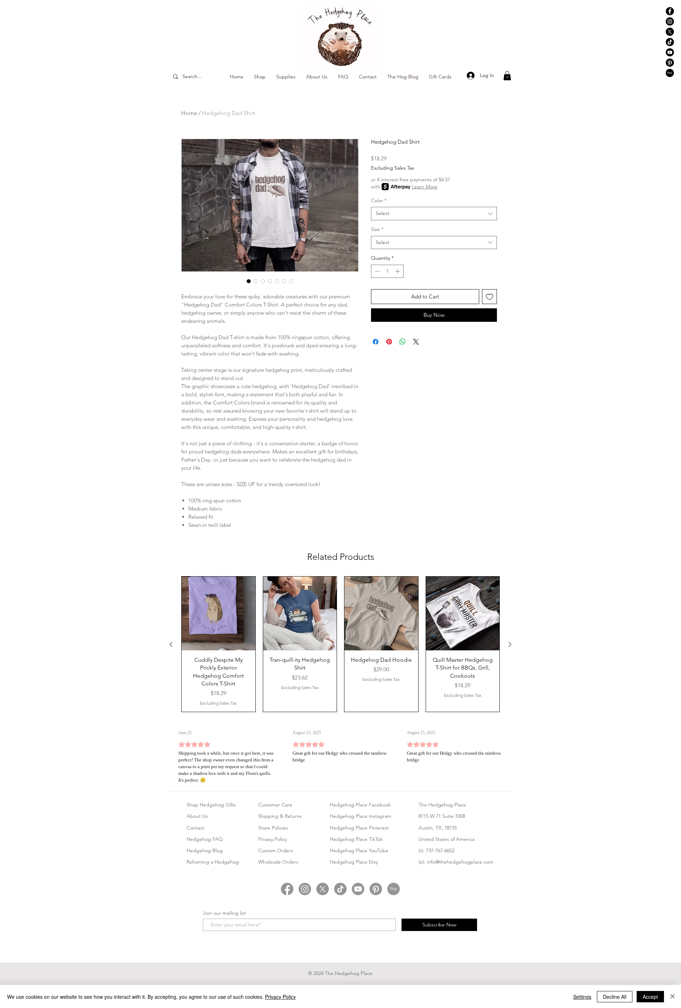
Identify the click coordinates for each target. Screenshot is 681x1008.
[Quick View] (218, 613)
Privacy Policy (280, 996)
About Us (197, 816)
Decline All (614, 996)
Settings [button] (582, 996)
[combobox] (434, 213)
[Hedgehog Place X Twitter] (670, 32)
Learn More (424, 186)
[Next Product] (510, 644)
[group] (340, 644)
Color (379, 200)
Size (377, 229)
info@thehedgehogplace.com (460, 862)
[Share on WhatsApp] (402, 341)
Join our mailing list (224, 912)
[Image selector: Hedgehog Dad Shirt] (248, 281)
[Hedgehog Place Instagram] (670, 21)
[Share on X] (416, 341)
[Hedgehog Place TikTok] (670, 42)
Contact (195, 828)
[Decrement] (376, 271)
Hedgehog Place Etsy (354, 862)
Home (189, 113)
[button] (507, 75)
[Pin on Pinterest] (389, 341)
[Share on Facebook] (375, 341)
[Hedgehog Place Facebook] (670, 11)
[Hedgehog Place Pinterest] (670, 63)
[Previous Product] (171, 644)
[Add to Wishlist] (489, 296)
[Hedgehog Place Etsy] (670, 73)
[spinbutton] (387, 271)
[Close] (672, 996)
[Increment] (398, 271)
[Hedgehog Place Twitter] (322, 889)
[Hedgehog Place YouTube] (670, 52)
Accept (650, 996)
